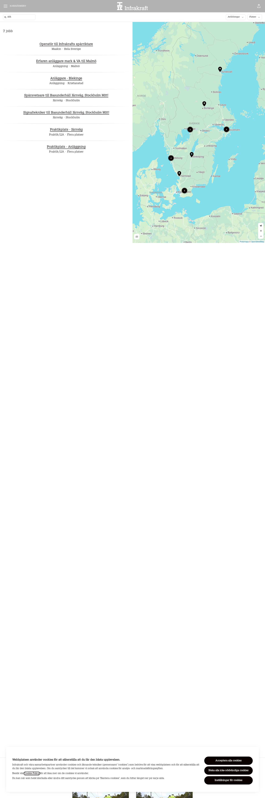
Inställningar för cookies (228, 780)
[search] (20, 17)
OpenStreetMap (257, 241)
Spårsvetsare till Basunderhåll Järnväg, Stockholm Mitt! (66, 95)
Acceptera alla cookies (228, 760)
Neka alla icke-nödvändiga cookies (228, 770)
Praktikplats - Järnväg (66, 129)
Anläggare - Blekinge (66, 78)
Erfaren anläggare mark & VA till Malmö (66, 61)
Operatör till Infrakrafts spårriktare (66, 44)
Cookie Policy (31, 773)
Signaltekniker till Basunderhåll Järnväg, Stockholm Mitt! (66, 112)
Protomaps (244, 241)
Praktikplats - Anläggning (66, 147)
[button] (259, 6)
